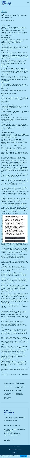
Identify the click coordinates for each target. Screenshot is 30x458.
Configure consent (15, 237)
